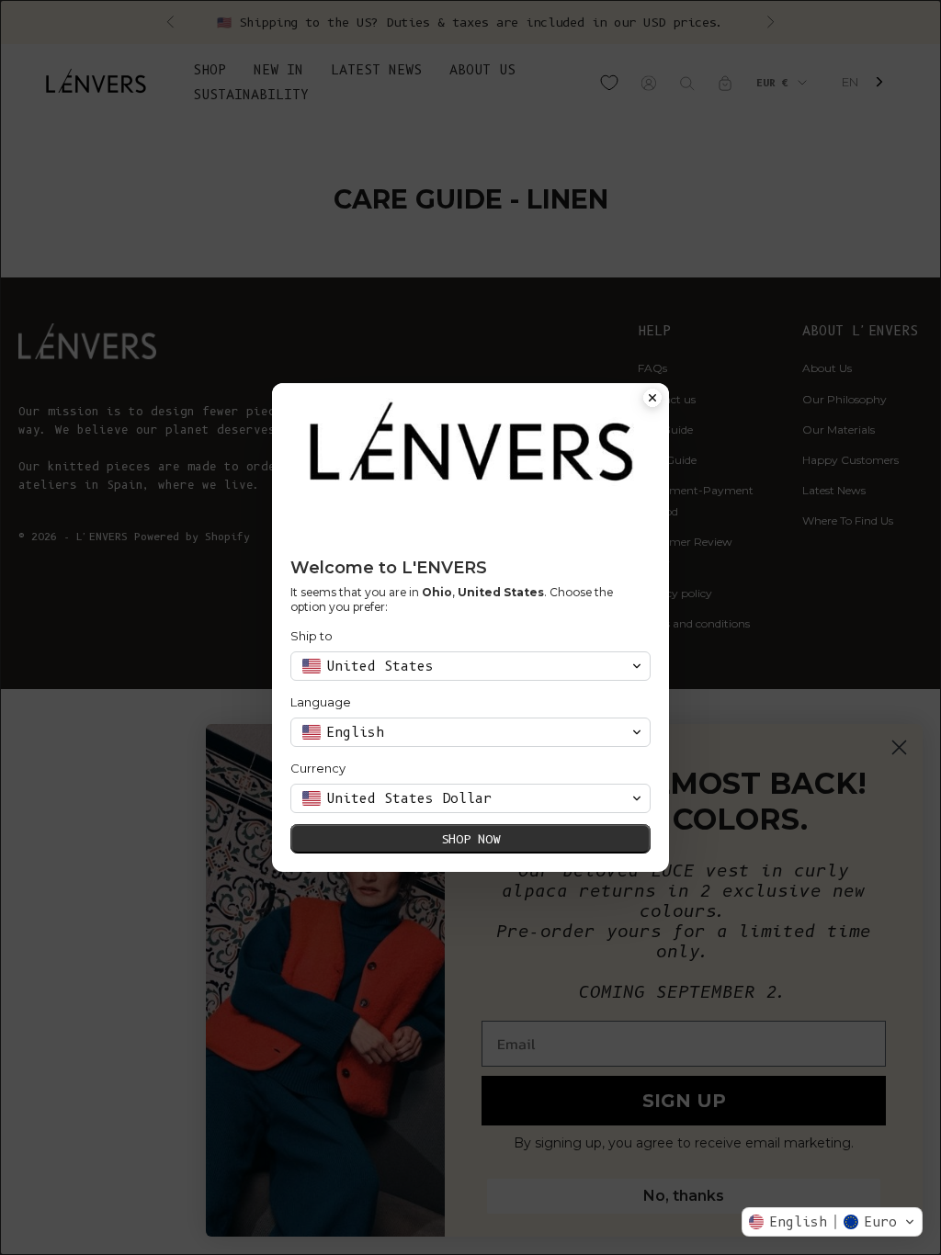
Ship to (311, 635)
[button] (832, 1222)
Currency (318, 768)
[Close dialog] (652, 399)
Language (320, 702)
